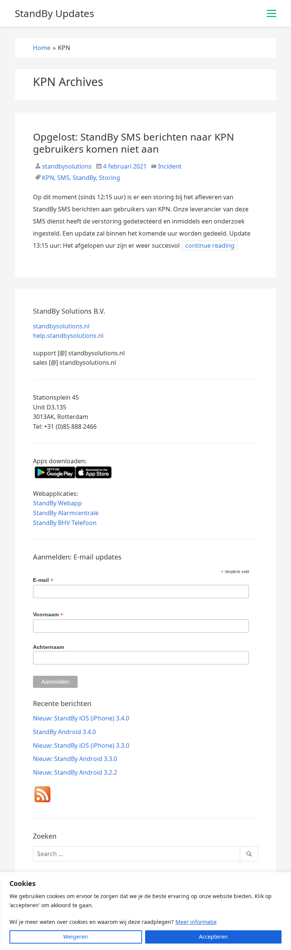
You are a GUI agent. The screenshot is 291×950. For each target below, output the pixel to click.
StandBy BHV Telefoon (65, 523)
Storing (109, 177)
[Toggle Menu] (271, 13)
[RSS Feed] (42, 796)
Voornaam (48, 614)
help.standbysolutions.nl (68, 335)
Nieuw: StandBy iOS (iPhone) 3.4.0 (81, 718)
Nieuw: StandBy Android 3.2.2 (75, 772)
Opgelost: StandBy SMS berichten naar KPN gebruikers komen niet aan (133, 143)
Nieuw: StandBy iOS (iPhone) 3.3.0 (81, 745)
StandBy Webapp (57, 503)
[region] (145, 911)
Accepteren (213, 936)
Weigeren (75, 936)
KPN (48, 177)
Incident (169, 166)
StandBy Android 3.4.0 (64, 732)
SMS (63, 177)
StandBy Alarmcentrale (66, 513)
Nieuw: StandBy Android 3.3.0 (75, 759)
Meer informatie (196, 921)
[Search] (249, 853)
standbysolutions (66, 166)
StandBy (84, 177)
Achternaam (48, 647)
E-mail (43, 580)
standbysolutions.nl (61, 326)
